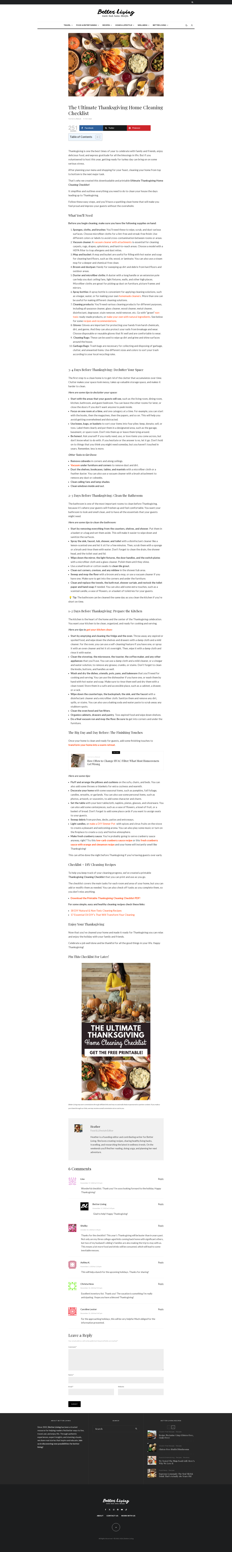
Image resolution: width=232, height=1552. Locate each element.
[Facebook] (105, 1509)
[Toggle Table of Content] (96, 137)
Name (71, 1375)
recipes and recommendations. (100, 320)
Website (121, 1387)
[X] (109, 1509)
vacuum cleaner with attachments (113, 242)
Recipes (106, 25)
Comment (72, 1347)
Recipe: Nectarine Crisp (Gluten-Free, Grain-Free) (176, 1436)
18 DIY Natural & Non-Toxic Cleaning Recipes (96, 910)
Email (70, 1387)
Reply (161, 1179)
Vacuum (75, 465)
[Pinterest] (118, 1509)
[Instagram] (114, 1509)
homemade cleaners (130, 296)
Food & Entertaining (86, 25)
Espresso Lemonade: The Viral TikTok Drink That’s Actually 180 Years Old (176, 1475)
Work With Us (128, 1516)
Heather (95, 1126)
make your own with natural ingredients (128, 316)
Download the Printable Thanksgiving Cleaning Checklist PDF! (105, 898)
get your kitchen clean (99, 629)
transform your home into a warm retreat (91, 744)
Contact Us (112, 1516)
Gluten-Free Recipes (166, 1432)
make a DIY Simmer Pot (102, 823)
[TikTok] (126, 1509)
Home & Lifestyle (123, 25)
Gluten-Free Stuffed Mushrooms (174, 1449)
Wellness (142, 25)
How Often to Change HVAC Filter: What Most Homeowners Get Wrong (123, 762)
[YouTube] (122, 1509)
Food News (163, 1470)
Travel (67, 25)
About (100, 1516)
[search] (136, 1429)
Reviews (186, 1457)
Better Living (159, 25)
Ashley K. (85, 1262)
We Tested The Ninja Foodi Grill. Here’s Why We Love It (177, 1462)
